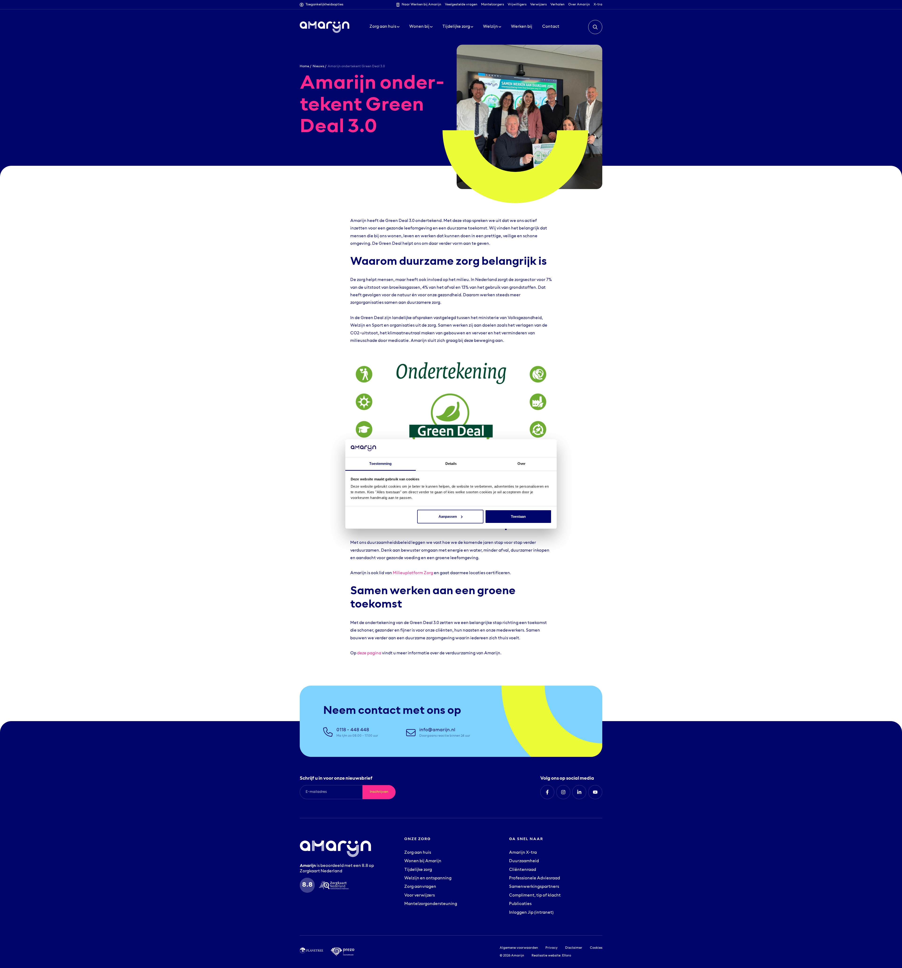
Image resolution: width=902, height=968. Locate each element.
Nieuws (318, 66)
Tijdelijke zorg (418, 870)
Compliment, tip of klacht (535, 895)
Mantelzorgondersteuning (430, 904)
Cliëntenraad (522, 870)
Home (304, 66)
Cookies (596, 947)
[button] (595, 27)
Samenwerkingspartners (534, 887)
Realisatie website (546, 955)
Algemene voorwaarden (519, 947)
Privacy (551, 947)
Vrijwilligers (517, 4)
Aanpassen (448, 516)
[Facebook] (547, 792)
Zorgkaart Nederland (321, 871)
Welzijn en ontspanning (427, 878)
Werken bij (521, 27)
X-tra (598, 4)
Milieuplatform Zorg (413, 573)
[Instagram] (563, 792)
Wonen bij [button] (419, 27)
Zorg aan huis (417, 853)
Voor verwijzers (419, 895)
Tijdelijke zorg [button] (456, 27)
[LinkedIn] (579, 792)
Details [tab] (451, 464)
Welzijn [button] (491, 27)
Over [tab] (521, 464)
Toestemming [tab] (380, 464)
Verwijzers (538, 4)
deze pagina (369, 653)
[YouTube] (595, 792)
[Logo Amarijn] (324, 27)
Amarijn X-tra (523, 853)
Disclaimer (573, 947)
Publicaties (520, 904)
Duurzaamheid (524, 861)
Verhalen (557, 4)
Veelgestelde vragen (461, 4)
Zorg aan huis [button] (383, 27)
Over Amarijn (579, 4)
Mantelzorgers (492, 4)
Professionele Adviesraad (534, 878)
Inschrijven (379, 792)
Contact (550, 27)
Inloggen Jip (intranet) (531, 913)
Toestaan (518, 516)
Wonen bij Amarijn (422, 861)
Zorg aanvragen (420, 887)
